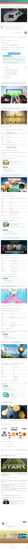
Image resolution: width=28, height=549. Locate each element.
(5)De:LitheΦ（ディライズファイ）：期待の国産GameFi (11, 74)
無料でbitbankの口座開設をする (14, 53)
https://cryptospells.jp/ (14, 271)
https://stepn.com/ (12, 326)
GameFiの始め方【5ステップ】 (8, 77)
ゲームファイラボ (4, 1)
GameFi (11, 5)
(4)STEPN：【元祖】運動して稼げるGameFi (10, 73)
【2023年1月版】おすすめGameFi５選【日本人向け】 (11, 69)
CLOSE (24, 67)
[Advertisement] (14, 513)
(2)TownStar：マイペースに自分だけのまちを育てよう (11, 71)
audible (3, 331)
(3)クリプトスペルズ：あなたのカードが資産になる (10, 72)
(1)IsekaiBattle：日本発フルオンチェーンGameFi (10, 70)
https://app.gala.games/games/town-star (14, 213)
